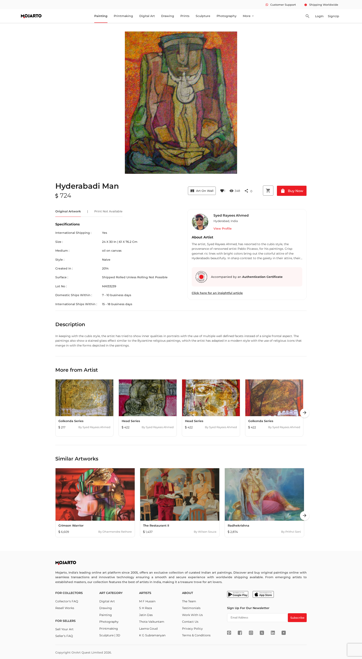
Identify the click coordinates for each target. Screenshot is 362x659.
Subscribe (297, 617)
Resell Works (64, 608)
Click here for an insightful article (217, 293)
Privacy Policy (192, 628)
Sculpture (203, 16)
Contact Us (190, 622)
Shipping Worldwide (321, 4)
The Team (189, 601)
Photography (227, 16)
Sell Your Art (64, 629)
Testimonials (191, 608)
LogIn (319, 16)
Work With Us (192, 615)
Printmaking (123, 16)
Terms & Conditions (196, 635)
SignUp (333, 16)
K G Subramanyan (152, 635)
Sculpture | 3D (109, 635)
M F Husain (147, 601)
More (248, 16)
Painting (100, 16)
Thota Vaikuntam (151, 622)
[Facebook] (240, 633)
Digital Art (147, 16)
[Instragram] (251, 633)
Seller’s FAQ (64, 636)
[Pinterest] (229, 632)
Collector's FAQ (66, 601)
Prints (184, 16)
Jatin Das (146, 615)
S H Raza (145, 608)
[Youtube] (284, 633)
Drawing (167, 16)
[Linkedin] (273, 632)
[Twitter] (262, 633)
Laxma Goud (148, 628)
